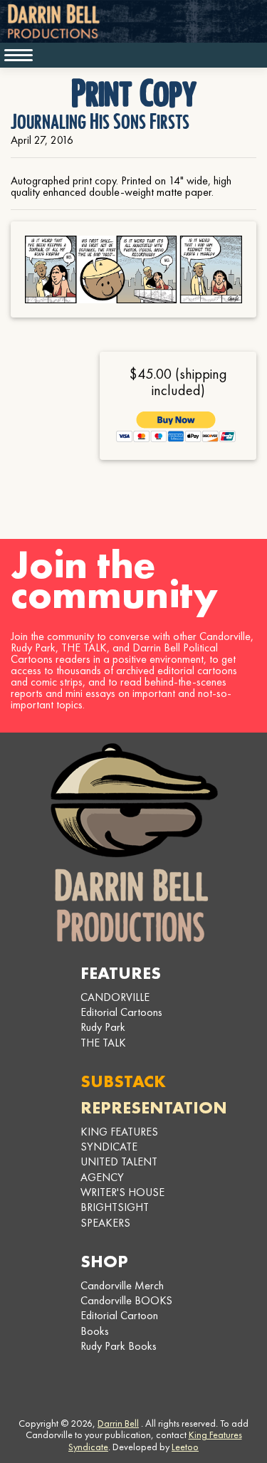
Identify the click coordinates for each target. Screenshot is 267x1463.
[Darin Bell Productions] (134, 842)
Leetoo (185, 1446)
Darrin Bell (118, 1423)
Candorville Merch (122, 1285)
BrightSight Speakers (114, 1214)
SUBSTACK (123, 1081)
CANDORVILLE (115, 997)
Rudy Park (102, 1026)
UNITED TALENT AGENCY (118, 1169)
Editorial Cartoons (121, 1012)
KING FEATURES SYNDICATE (119, 1139)
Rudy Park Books (118, 1345)
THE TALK (103, 1042)
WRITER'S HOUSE (122, 1192)
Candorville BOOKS (126, 1300)
